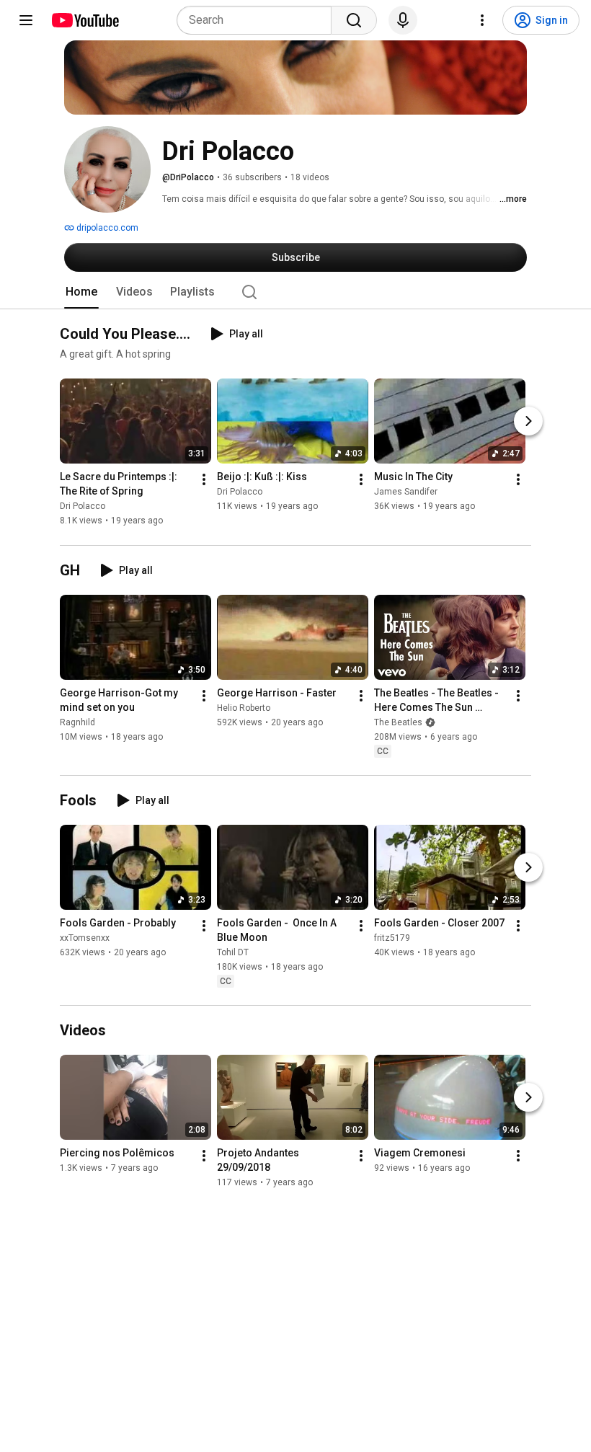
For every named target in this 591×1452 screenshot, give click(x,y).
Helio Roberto (243, 708)
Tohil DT (233, 952)
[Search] (354, 20)
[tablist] (295, 292)
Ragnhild (77, 722)
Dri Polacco (82, 507)
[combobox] (258, 20)
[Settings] (482, 20)
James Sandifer (405, 492)
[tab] (81, 292)
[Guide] (26, 20)
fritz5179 (392, 938)
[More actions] (204, 480)
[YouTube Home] (84, 20)
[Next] (528, 421)
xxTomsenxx (85, 938)
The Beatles (398, 722)
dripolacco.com (106, 228)
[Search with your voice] (402, 20)
